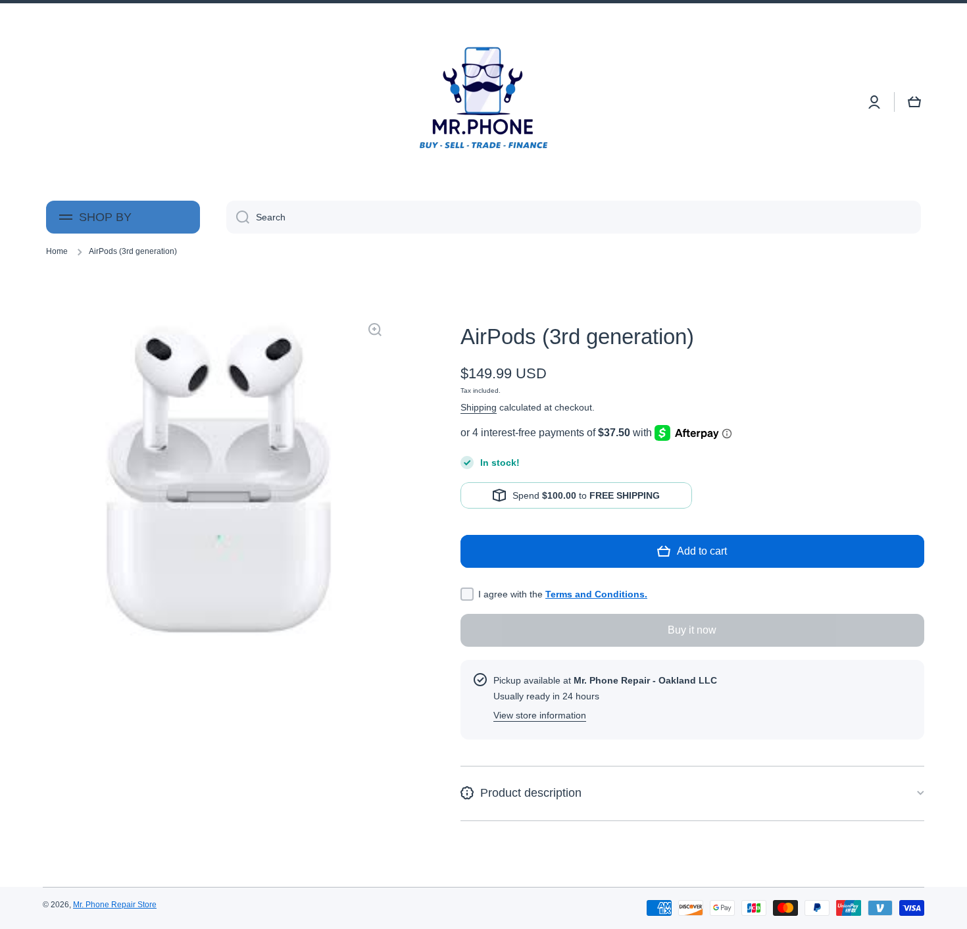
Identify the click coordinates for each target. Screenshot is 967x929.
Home (57, 251)
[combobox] (573, 217)
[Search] (237, 217)
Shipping (478, 407)
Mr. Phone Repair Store (115, 904)
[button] (914, 102)
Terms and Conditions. (596, 594)
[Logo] (483, 102)
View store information (539, 715)
